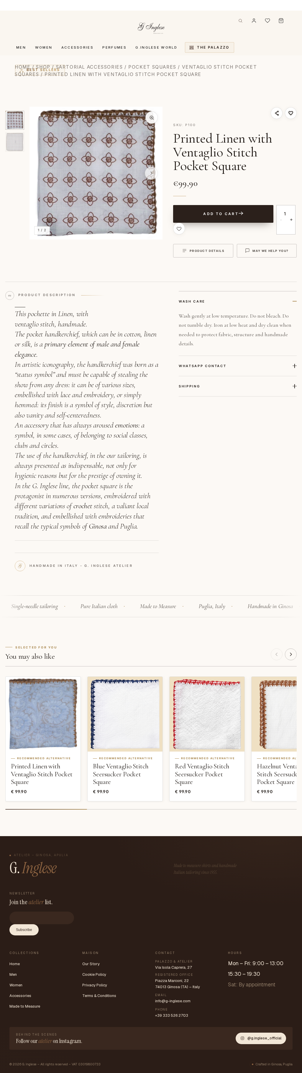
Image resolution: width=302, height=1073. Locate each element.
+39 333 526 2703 (171, 1015)
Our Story (91, 963)
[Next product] (291, 654)
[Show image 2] (14, 142)
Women (15, 985)
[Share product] (277, 113)
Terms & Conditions (99, 995)
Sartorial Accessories (89, 67)
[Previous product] (277, 654)
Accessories (20, 995)
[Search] (240, 21)
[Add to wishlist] (291, 113)
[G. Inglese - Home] (151, 27)
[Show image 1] (14, 120)
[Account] (254, 21)
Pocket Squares (152, 67)
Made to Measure (24, 1006)
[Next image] (151, 173)
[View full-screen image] (151, 117)
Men (13, 974)
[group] (96, 173)
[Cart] (281, 21)
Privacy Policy (94, 985)
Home (14, 963)
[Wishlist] (267, 21)
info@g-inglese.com (173, 1000)
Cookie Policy (94, 974)
